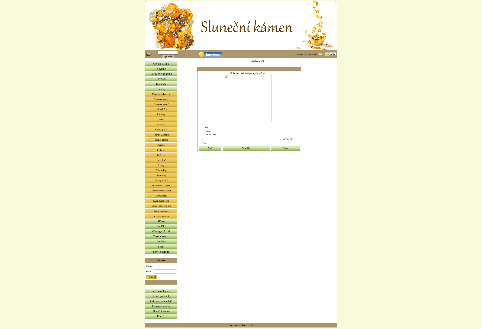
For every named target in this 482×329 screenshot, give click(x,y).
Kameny (161, 89)
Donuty (161, 119)
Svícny (161, 165)
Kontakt (161, 316)
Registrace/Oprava (161, 291)
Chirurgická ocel (161, 231)
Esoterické (161, 160)
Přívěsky (161, 114)
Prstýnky (161, 150)
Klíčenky (161, 155)
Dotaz (285, 148)
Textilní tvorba (161, 236)
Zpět (210, 148)
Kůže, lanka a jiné (161, 201)
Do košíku (246, 148)
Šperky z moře (161, 140)
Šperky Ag (161, 124)
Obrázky (161, 241)
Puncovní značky (161, 306)
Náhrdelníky (161, 109)
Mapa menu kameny (161, 94)
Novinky (161, 68)
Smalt (161, 246)
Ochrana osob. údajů (161, 301)
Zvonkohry (161, 170)
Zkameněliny (161, 195)
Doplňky (161, 226)
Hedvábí (161, 79)
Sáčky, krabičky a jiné (161, 206)
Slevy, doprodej (161, 251)
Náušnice (161, 145)
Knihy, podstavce (161, 211)
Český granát (161, 129)
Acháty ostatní (161, 180)
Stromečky (161, 175)
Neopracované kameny (161, 190)
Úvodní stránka (161, 63)
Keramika (161, 84)
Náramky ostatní (161, 104)
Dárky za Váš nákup (161, 73)
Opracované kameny (161, 185)
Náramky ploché (161, 99)
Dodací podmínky (161, 296)
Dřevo (161, 221)
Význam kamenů (161, 216)
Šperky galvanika (161, 134)
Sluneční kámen (161, 311)
